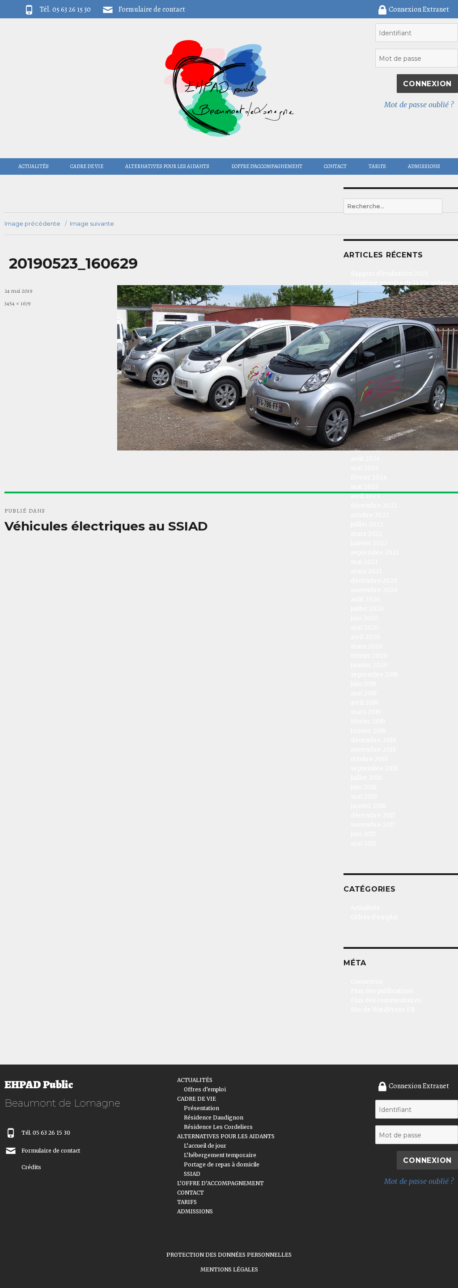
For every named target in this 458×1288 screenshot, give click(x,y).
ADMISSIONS (424, 166)
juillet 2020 (367, 609)
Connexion (367, 981)
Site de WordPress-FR (383, 1010)
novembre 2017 (373, 825)
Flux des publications (382, 991)
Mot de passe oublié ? (419, 104)
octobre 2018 (369, 759)
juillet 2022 (367, 524)
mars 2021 (366, 571)
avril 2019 (364, 703)
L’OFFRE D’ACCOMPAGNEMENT (266, 166)
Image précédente (32, 223)
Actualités (365, 908)
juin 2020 (364, 618)
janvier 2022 (369, 543)
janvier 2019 (368, 731)
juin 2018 (364, 787)
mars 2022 (366, 534)
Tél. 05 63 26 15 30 (45, 1132)
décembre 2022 (374, 505)
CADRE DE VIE (86, 166)
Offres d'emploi (374, 917)
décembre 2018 (373, 740)
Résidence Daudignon (213, 1117)
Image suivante (92, 223)
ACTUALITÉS (33, 166)
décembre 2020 (374, 581)
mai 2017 (363, 843)
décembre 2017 (373, 815)
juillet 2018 (366, 778)
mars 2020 (367, 646)
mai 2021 (364, 562)
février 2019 (368, 721)
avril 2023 (365, 496)
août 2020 (365, 599)
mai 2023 (364, 487)
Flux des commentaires (386, 1000)
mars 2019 (366, 712)
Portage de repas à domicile (221, 1164)
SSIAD (192, 1173)
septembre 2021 (375, 552)
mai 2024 (365, 468)
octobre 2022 (370, 515)
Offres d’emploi (205, 1089)
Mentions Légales (229, 1269)
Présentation (201, 1108)
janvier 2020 (369, 665)
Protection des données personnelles (229, 1254)
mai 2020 (365, 627)
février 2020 (369, 656)
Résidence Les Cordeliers (218, 1127)
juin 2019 (363, 684)
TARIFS (377, 166)
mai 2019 (364, 693)
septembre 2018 (374, 768)
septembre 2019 (374, 674)
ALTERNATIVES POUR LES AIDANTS (167, 166)
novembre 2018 (373, 749)
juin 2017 (363, 834)
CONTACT (335, 166)
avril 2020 (365, 637)
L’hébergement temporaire (220, 1155)
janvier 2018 (368, 806)
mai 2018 (364, 796)
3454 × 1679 (17, 303)
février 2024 (369, 477)
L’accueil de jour (205, 1145)
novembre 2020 (374, 590)
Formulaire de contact (152, 9)
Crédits (31, 1167)
